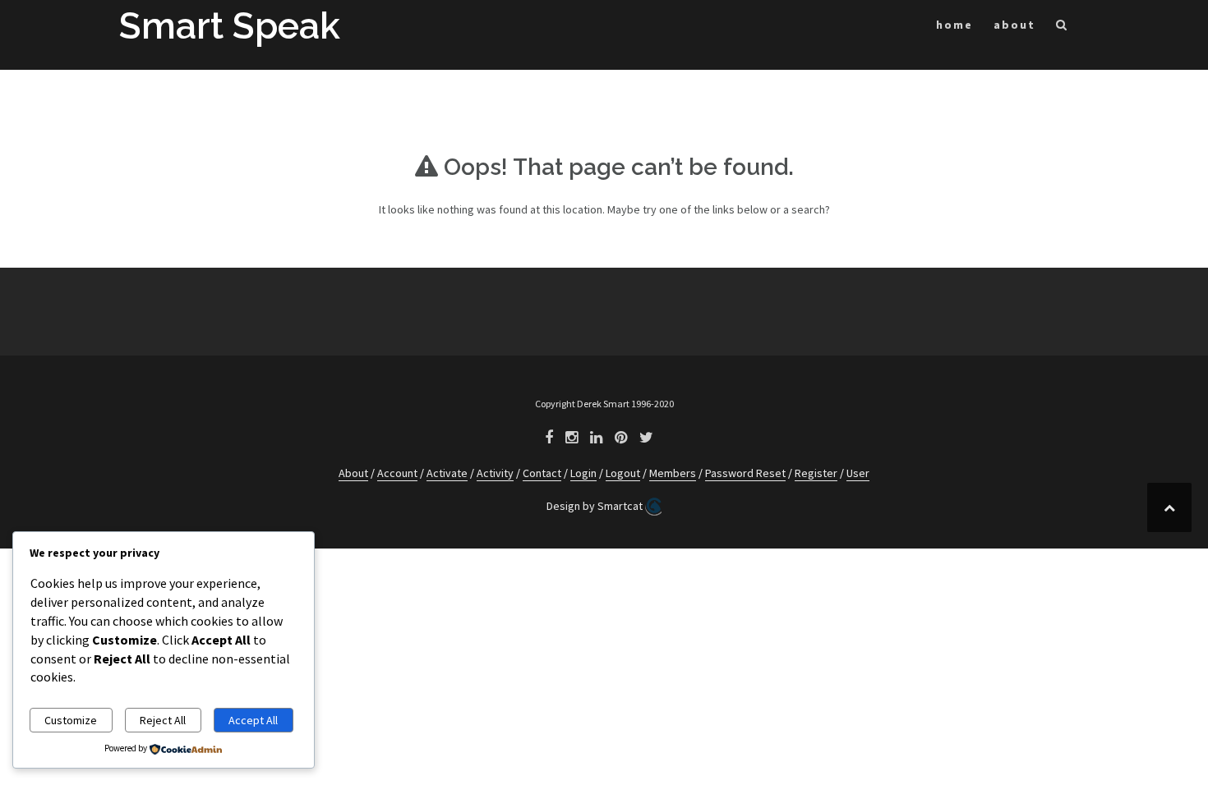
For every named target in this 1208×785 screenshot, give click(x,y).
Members (672, 473)
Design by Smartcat (595, 505)
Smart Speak (229, 26)
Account (397, 473)
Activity (495, 473)
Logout (623, 473)
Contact (542, 473)
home (954, 24)
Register (816, 473)
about (1014, 24)
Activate (447, 473)
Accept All (253, 720)
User (857, 473)
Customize (70, 720)
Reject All (163, 720)
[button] (1062, 27)
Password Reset (745, 473)
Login (583, 473)
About (353, 473)
